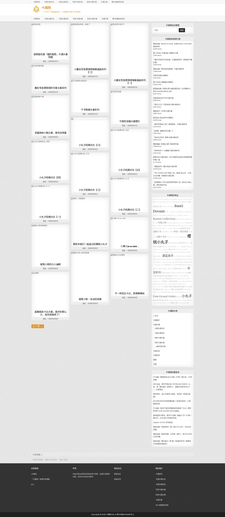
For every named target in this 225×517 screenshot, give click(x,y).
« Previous (50, 26)
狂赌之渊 (162, 222)
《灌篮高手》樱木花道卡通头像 (165, 166)
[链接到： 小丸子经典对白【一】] (51, 199)
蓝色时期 (177, 300)
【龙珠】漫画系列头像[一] (163, 131)
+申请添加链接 (37, 460)
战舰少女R (161, 236)
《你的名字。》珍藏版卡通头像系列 (166, 151)
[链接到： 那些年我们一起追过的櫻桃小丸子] (90, 219)
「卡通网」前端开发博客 (40, 479)
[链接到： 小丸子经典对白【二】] (130, 192)
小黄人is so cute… (130, 246)
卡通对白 (97, 123)
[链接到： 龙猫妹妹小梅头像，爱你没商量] (51, 112)
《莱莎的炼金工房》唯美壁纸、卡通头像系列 (170, 124)
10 (69, 26)
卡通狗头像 (173, 303)
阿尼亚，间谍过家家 (169, 281)
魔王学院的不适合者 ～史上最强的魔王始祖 (171, 259)
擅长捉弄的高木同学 (160, 300)
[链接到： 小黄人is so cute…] (130, 230)
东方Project (166, 273)
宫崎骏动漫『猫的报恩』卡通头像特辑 (50, 56)
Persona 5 (187, 292)
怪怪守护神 (176, 228)
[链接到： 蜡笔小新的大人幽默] (51, 243)
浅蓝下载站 (63, 460)
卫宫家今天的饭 (161, 226)
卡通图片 (46, 29)
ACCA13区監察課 (183, 303)
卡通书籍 (183, 300)
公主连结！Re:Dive (182, 215)
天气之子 (162, 279)
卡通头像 (104, 2)
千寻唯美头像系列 (90, 109)
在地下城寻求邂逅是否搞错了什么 (177, 287)
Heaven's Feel (159, 265)
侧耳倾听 (184, 247)
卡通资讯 (36, 2)
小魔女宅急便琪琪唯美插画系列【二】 (90, 71)
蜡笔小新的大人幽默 (50, 264)
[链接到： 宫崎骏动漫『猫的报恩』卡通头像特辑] (51, 37)
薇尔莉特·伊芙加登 (177, 292)
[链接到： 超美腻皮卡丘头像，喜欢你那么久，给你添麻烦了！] (51, 290)
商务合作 (117, 479)
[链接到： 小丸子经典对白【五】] (130, 148)
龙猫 (185, 273)
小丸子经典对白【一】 (50, 217)
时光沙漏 (161, 292)
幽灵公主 (184, 269)
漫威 (44, 61)
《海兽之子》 (157, 281)
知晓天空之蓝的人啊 (177, 273)
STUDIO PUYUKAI (159, 199)
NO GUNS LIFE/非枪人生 (167, 215)
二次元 (155, 316)
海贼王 (170, 269)
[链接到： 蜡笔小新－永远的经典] (90, 274)
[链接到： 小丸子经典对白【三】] (90, 169)
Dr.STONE (185, 279)
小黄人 (170, 228)
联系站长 (117, 474)
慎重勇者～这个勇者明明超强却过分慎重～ (178, 265)
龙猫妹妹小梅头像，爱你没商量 (51, 132)
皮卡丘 (178, 297)
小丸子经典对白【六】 (90, 145)
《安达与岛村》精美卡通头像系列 (166, 137)
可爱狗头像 (177, 269)
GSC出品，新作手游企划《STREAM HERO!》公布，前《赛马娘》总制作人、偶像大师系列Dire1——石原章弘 (171, 387)
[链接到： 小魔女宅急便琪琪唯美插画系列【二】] (90, 45)
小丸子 (187, 296)
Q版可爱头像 (120, 97)
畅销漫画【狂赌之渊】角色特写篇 (166, 144)
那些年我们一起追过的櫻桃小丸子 (90, 244)
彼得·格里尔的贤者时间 (180, 202)
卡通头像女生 (49, 2)
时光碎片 (175, 276)
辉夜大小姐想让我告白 (160, 269)
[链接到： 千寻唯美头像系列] (90, 93)
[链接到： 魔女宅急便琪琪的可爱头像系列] (51, 75)
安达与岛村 (167, 284)
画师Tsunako (177, 279)
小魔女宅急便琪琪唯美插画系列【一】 (130, 81)
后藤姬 (166, 252)
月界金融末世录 (172, 226)
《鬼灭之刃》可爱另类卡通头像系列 (166, 104)
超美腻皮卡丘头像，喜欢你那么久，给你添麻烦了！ (51, 313)
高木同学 (182, 243)
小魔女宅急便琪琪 (176, 289)
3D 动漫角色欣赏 (118, 2)
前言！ (188, 243)
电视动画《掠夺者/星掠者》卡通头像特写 (168, 69)
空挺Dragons (181, 226)
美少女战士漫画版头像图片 (163, 82)
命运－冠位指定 (181, 231)
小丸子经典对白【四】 (50, 177)
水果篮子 (166, 289)
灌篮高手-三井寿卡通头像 (162, 111)
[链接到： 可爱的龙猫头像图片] (130, 104)
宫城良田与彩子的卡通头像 (163, 98)
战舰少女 (157, 231)
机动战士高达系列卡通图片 (163, 118)
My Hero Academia (161, 249)
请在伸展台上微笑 (167, 232)
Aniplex (171, 300)
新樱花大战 (183, 237)
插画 (104, 29)
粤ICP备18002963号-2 (125, 514)
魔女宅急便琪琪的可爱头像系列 (51, 88)
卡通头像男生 (63, 2)
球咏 (177, 219)
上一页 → (38, 326)
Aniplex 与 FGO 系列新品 (163, 422)
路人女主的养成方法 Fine (174, 199)
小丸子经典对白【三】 (90, 190)
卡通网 (46, 7)
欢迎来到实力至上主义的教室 (180, 223)
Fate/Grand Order (164, 296)
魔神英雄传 (167, 292)
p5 (173, 262)
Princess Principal (168, 206)
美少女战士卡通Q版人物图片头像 (165, 53)
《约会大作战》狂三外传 (164, 202)
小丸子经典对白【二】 (129, 209)
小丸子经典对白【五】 (129, 170)
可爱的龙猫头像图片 (129, 121)
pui (32, 484)
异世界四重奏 (178, 262)
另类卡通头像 (92, 2)
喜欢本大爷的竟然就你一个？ (171, 247)
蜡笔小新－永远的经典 (90, 299)
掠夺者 (169, 223)
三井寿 (181, 276)
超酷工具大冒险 (51, 460)
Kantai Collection (164, 218)
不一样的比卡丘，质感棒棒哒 (130, 293)
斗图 (104, 123)
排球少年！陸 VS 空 (173, 237)
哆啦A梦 (170, 279)
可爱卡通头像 (77, 2)
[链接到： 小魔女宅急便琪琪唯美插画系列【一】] (130, 50)
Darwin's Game (174, 252)
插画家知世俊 (185, 228)
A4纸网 (34, 474)
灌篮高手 (168, 255)
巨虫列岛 (182, 219)
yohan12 (185, 199)
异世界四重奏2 (173, 243)
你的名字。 (158, 262)
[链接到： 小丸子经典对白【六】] (90, 130)
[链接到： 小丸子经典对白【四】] (51, 157)
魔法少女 (171, 249)
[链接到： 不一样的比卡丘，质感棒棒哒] (130, 272)
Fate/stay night (167, 262)
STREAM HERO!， (161, 228)
